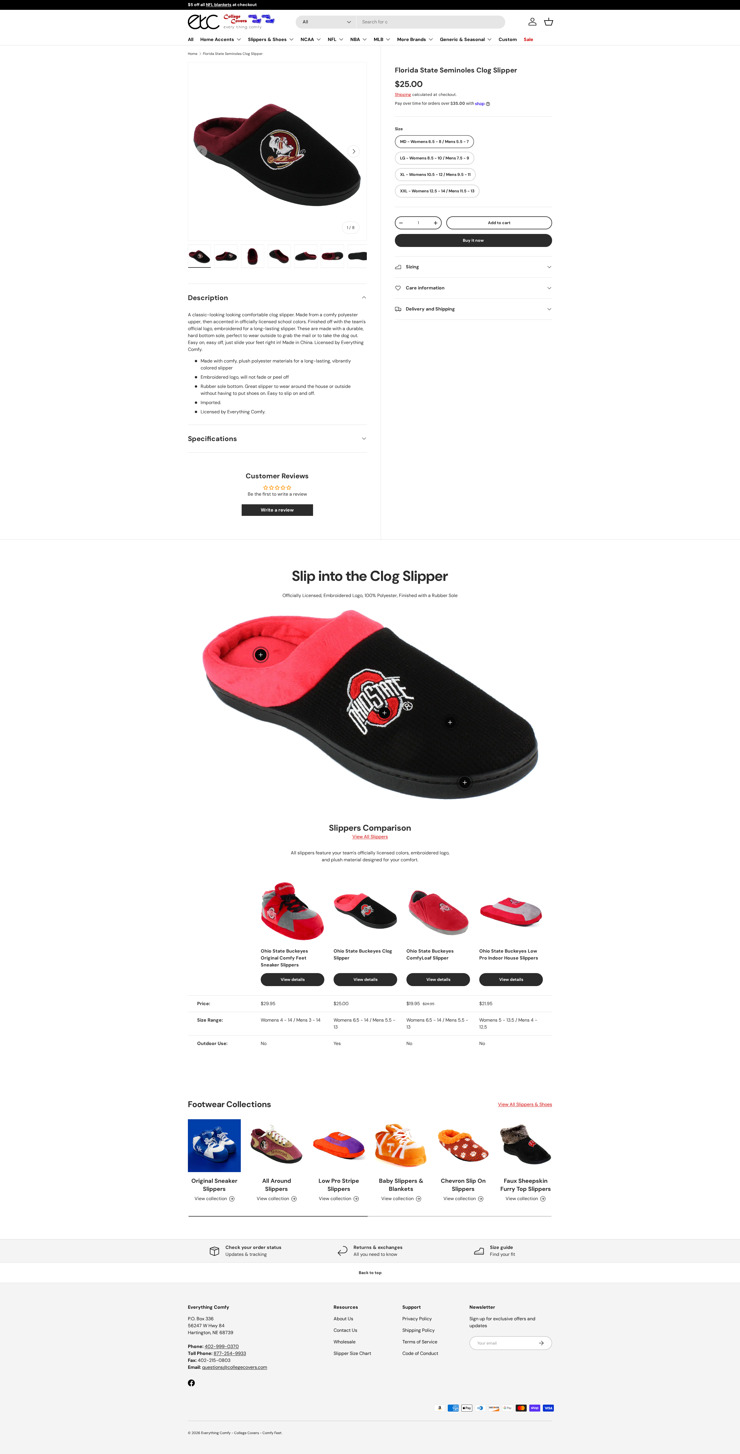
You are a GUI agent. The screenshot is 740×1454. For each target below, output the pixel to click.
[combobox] (400, 21)
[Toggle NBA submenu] (364, 39)
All (190, 39)
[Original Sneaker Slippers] (214, 1145)
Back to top (370, 1272)
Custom (508, 39)
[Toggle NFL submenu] (341, 39)
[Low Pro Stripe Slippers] (338, 1145)
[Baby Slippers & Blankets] (401, 1145)
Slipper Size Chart (352, 1353)
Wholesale (345, 1342)
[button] (548, 21)
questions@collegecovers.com (234, 1367)
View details (293, 979)
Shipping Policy (418, 1330)
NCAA (307, 39)
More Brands (411, 39)
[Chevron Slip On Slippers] (463, 1145)
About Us (343, 1319)
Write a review (277, 510)
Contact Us (345, 1330)
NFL (332, 39)
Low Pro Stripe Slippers (339, 1185)
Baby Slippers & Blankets (401, 1185)
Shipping (403, 94)
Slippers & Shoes (267, 39)
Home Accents (217, 39)
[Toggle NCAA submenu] (318, 39)
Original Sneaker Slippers (214, 1185)
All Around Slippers (276, 1185)
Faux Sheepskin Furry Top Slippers (525, 1185)
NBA (355, 39)
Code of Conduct (420, 1353)
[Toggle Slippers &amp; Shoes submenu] (291, 39)
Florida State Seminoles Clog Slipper (233, 53)
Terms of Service (419, 1342)
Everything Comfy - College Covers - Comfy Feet (241, 1433)
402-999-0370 (222, 1346)
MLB (378, 39)
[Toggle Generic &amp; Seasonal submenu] (489, 39)
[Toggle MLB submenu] (387, 39)
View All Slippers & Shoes (525, 1104)
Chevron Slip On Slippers (463, 1185)
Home (192, 53)
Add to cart (499, 222)
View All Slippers (370, 837)
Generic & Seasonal (462, 39)
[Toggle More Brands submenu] (430, 39)
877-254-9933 (230, 1353)
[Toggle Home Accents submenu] (238, 39)
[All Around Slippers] (276, 1145)
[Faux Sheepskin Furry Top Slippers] (525, 1145)
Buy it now (473, 240)
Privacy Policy (417, 1319)
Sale (528, 39)
